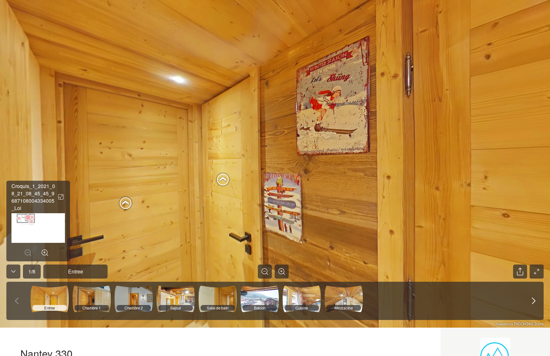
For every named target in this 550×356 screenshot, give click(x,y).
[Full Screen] (537, 272)
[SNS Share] (520, 272)
